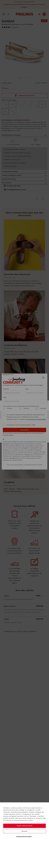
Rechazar (24, 831)
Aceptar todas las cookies (24, 825)
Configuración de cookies (24, 836)
